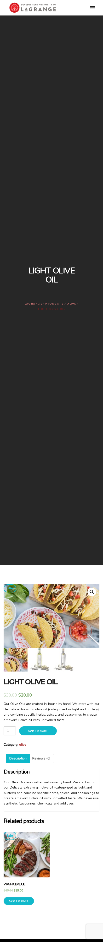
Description (18, 758)
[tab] (18, 758)
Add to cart (38, 731)
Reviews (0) (41, 758)
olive (22, 744)
